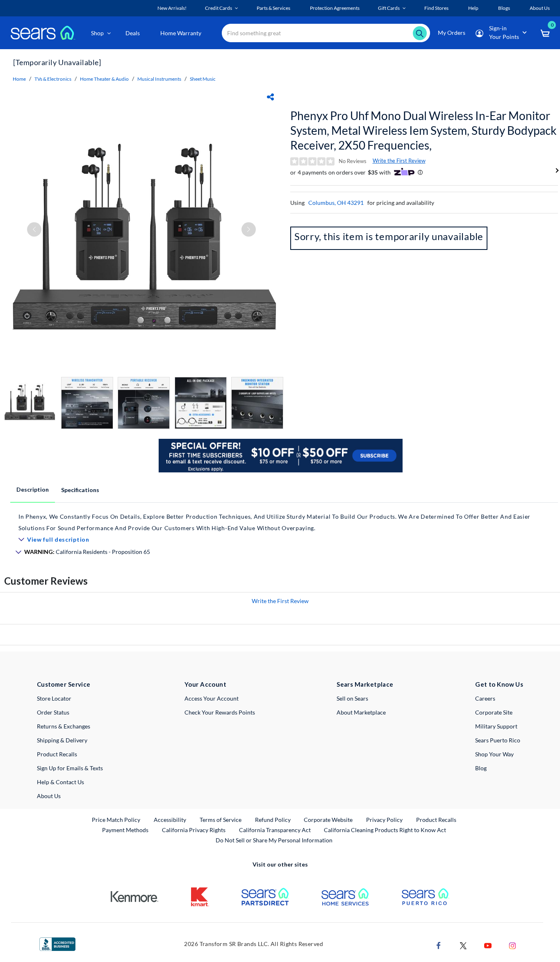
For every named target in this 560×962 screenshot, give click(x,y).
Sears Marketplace (365, 684)
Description (32, 489)
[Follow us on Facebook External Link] (438, 944)
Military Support (496, 726)
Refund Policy (273, 819)
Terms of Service (220, 819)
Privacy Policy (384, 819)
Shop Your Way (494, 754)
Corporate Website (328, 819)
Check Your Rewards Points (219, 712)
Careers (485, 698)
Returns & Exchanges (63, 726)
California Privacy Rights (193, 829)
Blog (481, 768)
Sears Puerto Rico (497, 740)
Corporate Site (493, 712)
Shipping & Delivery (62, 740)
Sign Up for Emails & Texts (70, 768)
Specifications (80, 489)
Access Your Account (211, 698)
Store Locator (54, 698)
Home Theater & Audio (104, 79)
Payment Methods (125, 829)
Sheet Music (203, 79)
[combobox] (326, 33)
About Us (49, 795)
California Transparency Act (275, 829)
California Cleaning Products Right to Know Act (385, 829)
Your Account (205, 684)
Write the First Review (399, 160)
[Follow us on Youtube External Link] (488, 944)
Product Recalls (57, 754)
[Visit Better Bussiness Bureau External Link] (57, 943)
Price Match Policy (116, 819)
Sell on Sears (352, 698)
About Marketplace (361, 712)
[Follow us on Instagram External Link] (512, 944)
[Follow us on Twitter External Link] (463, 944)
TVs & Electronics (52, 79)
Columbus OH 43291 (336, 202)
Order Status (53, 712)
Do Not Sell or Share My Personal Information (274, 840)
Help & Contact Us (60, 781)
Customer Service (64, 684)
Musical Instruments (159, 79)
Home (19, 79)
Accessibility (170, 819)
